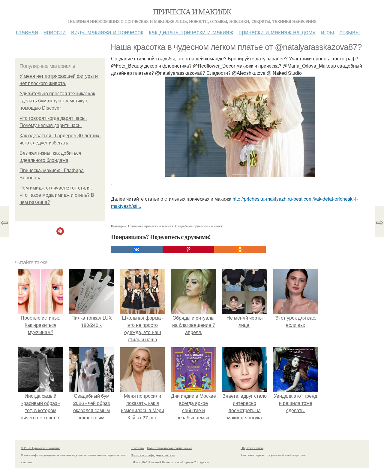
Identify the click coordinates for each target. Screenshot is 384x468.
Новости (55, 31)
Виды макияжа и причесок (107, 31)
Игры (327, 31)
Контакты (137, 448)
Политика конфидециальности (153, 455)
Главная (27, 31)
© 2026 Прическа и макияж (40, 448)
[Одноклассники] (240, 249)
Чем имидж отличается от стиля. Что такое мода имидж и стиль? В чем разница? (57, 195)
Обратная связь (252, 448)
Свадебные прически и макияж (199, 225)
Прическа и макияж (192, 11)
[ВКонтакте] (137, 249)
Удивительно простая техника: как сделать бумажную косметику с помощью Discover (57, 101)
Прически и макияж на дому (277, 31)
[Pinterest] (188, 249)
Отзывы (349, 31)
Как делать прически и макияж (191, 31)
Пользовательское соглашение (169, 448)
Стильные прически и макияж (150, 225)
